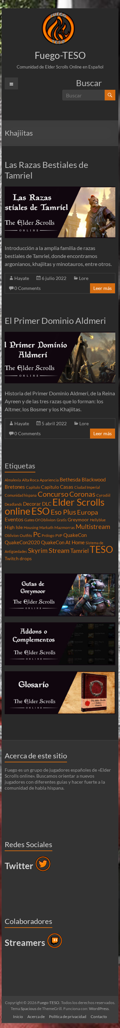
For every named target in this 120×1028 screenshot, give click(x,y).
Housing (31, 527)
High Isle (14, 527)
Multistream (93, 526)
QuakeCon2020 (22, 542)
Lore (83, 278)
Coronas (82, 494)
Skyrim (38, 550)
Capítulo (50, 487)
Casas (66, 487)
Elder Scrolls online (55, 506)
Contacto (99, 1016)
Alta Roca (30, 479)
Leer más (102, 288)
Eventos (14, 519)
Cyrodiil (103, 495)
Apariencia (49, 479)
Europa (87, 512)
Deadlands (13, 504)
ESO (40, 511)
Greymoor (78, 519)
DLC (46, 504)
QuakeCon (75, 535)
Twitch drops (18, 558)
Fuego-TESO (60, 55)
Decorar (32, 504)
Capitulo (33, 487)
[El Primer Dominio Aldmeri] (60, 335)
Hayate (21, 278)
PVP (58, 535)
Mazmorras (64, 527)
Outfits (26, 535)
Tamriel (79, 551)
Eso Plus (63, 512)
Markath (46, 527)
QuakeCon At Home (63, 542)
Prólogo (48, 535)
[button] (58, 28)
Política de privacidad (67, 1016)
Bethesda (70, 479)
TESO (101, 549)
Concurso (53, 493)
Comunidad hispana (21, 495)
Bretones (15, 487)
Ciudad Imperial (87, 487)
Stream (59, 550)
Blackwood (94, 479)
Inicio (18, 1016)
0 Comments (27, 288)
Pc (37, 534)
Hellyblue (98, 520)
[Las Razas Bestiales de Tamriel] (60, 190)
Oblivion (12, 535)
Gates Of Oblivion (40, 519)
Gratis (62, 520)
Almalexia (13, 480)
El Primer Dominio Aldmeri (55, 320)
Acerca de (36, 1016)
